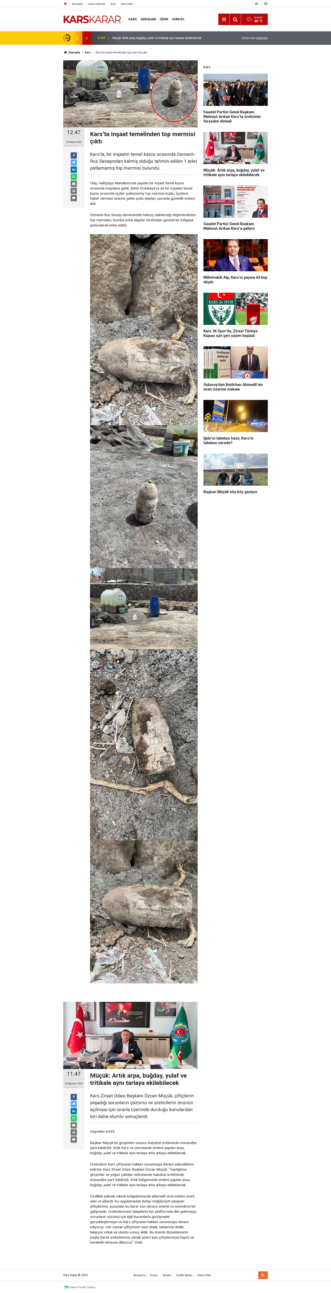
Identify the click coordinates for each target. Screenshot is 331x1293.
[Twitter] (74, 162)
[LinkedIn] (74, 170)
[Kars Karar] (92, 19)
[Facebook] (74, 155)
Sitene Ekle (127, 3)
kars (133, 19)
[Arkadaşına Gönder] (74, 184)
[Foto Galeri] (266, 4)
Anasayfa (139, 1275)
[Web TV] (256, 4)
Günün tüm (255, 38)
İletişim (167, 1275)
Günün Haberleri (97, 3)
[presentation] (77, 38)
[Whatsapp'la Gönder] (74, 177)
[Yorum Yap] (74, 198)
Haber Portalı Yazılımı (83, 1287)
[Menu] (223, 19)
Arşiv (113, 3)
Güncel (178, 19)
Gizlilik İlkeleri (184, 1275)
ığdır (164, 19)
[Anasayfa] (65, 3)
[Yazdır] (74, 191)
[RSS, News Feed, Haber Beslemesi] (263, 1275)
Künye (154, 1275)
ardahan (148, 19)
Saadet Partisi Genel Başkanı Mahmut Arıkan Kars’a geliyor (151, 38)
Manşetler (77, 3)
